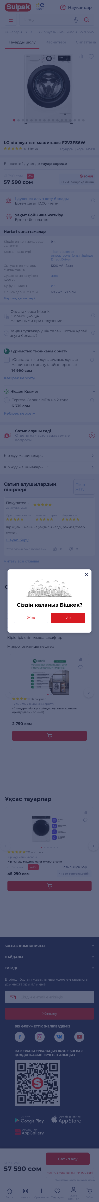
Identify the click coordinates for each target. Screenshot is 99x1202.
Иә (68, 617)
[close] (86, 574)
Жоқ (31, 617)
